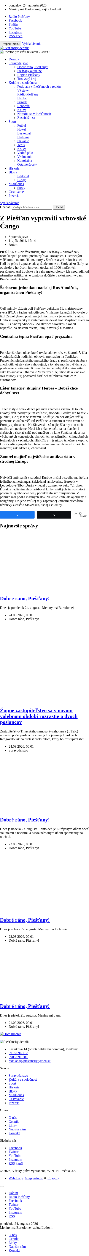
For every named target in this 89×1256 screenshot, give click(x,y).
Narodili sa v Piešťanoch (34, 114)
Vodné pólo (25, 153)
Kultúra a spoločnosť (23, 82)
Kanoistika (24, 160)
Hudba (22, 98)
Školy (21, 188)
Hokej (21, 129)
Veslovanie (24, 156)
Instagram (15, 1159)
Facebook (15, 1148)
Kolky (21, 149)
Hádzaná (23, 137)
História (14, 168)
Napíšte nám (17, 1129)
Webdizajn (16, 1178)
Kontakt (14, 1133)
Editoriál (23, 176)
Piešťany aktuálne (29, 71)
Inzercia (14, 195)
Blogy (13, 172)
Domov (14, 59)
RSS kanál (16, 1163)
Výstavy (23, 90)
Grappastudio (34, 1178)
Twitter (13, 1152)
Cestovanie (16, 192)
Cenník (14, 1121)
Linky (13, 1125)
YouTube (15, 1155)
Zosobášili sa (26, 118)
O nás (13, 1117)
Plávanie (23, 141)
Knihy (21, 110)
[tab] (13, 1193)
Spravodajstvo (18, 63)
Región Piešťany (28, 75)
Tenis (21, 145)
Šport (12, 121)
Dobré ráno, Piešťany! (32, 67)
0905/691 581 (18, 1057)
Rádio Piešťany (27, 94)
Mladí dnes (16, 184)
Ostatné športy (27, 164)
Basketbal (24, 133)
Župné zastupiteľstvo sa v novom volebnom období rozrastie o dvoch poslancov (39, 716)
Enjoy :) (53, 1178)
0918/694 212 (18, 1053)
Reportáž (23, 106)
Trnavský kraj (26, 79)
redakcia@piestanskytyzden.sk (30, 1061)
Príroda (22, 102)
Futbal (21, 125)
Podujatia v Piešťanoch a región (39, 86)
